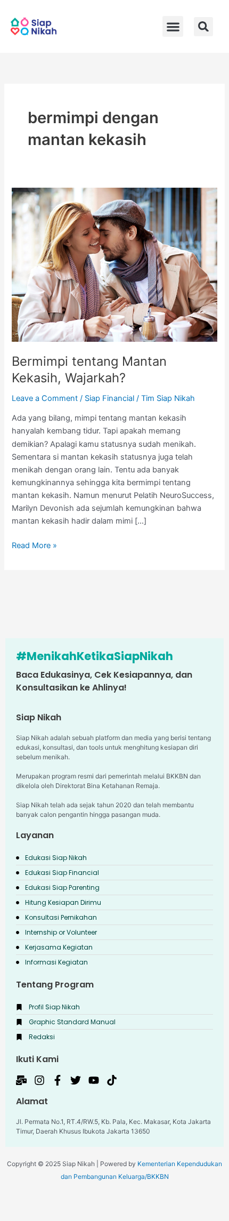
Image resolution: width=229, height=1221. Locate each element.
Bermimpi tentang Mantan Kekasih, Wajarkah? (89, 369)
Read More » (34, 544)
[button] (203, 26)
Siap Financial (109, 398)
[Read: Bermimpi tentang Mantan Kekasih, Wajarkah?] (114, 264)
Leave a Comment (45, 398)
